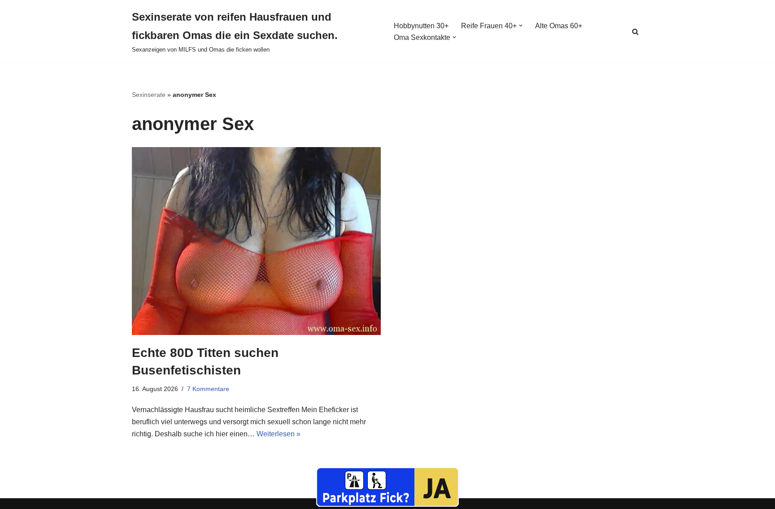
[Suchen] (635, 31)
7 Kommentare (208, 388)
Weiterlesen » (278, 434)
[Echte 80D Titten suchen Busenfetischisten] (256, 241)
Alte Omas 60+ (558, 26)
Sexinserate (148, 94)
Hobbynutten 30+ (421, 26)
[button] (520, 25)
